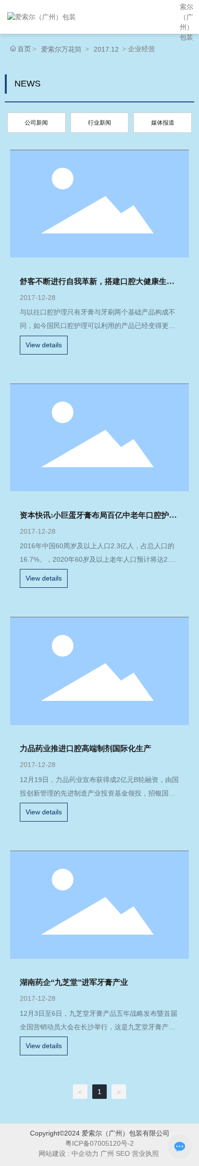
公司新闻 (36, 122)
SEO (123, 1153)
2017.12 (106, 49)
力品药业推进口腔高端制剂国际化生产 (85, 748)
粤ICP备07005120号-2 (99, 1143)
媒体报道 (162, 122)
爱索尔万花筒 (61, 49)
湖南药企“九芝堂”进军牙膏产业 (74, 982)
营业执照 (146, 1153)
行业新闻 (99, 122)
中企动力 (85, 1153)
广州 (107, 1153)
